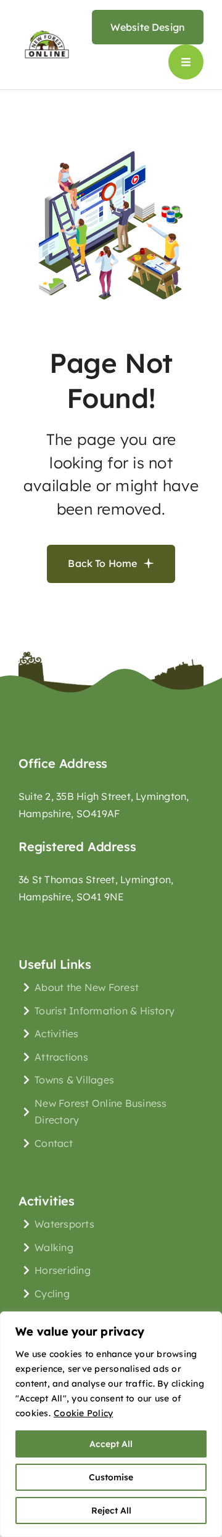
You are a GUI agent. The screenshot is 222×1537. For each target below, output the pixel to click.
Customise (111, 1477)
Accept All (111, 1443)
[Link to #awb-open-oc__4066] (186, 62)
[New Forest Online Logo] (46, 31)
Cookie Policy (83, 1413)
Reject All (111, 1510)
